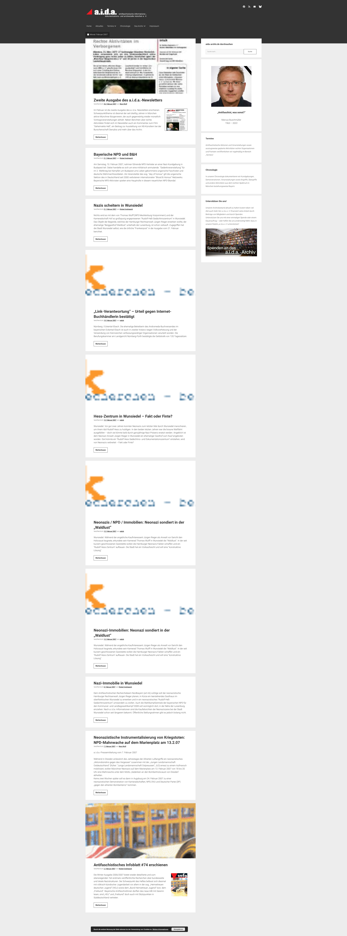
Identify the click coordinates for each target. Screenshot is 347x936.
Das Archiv (138, 26)
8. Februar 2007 (109, 687)
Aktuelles (99, 26)
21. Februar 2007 (110, 158)
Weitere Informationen (160, 929)
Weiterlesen (101, 138)
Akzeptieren (178, 929)
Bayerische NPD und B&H (115, 154)
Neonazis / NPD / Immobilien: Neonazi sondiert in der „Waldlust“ (140, 488)
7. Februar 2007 (109, 746)
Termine (110, 26)
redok (122, 320)
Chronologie (125, 26)
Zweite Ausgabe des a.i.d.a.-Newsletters (140, 66)
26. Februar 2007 (110, 104)
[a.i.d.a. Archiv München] (116, 17)
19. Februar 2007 (110, 320)
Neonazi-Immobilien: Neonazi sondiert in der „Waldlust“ (140, 596)
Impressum (154, 26)
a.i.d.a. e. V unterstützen (229, 224)
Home (88, 26)
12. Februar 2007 (110, 420)
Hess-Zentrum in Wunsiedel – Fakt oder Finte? (140, 382)
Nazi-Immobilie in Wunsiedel (118, 683)
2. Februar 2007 (109, 869)
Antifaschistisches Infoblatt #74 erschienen (140, 830)
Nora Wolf (123, 104)
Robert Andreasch (126, 158)
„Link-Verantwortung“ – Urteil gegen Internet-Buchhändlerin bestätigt (140, 277)
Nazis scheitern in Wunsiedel (118, 205)
